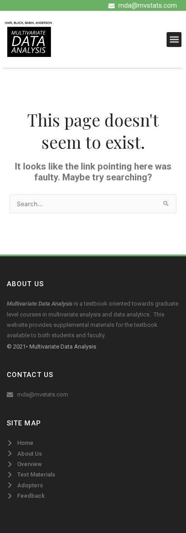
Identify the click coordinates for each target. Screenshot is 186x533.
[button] (174, 39)
